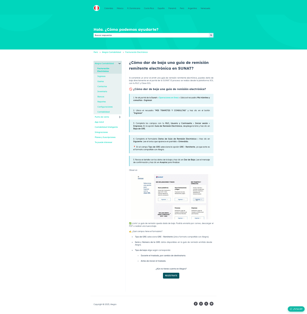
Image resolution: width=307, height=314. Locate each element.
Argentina (192, 8)
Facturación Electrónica (136, 52)
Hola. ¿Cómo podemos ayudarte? (126, 29)
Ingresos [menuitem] (101, 76)
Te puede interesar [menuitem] (103, 142)
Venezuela (205, 8)
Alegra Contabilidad (111, 52)
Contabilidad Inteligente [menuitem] (106, 127)
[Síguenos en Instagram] (201, 304)
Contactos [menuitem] (102, 86)
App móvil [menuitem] (99, 122)
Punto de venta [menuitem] (102, 117)
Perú (182, 8)
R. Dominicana (133, 8)
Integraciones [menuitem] (101, 132)
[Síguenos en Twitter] (206, 304)
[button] (120, 63)
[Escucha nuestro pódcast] (211, 304)
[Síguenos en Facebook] (196, 304)
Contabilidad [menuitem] (103, 112)
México (120, 8)
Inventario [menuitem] (102, 91)
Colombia (108, 8)
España (161, 8)
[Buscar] (211, 35)
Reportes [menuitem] (101, 101)
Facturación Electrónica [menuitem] (103, 69)
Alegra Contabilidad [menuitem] (104, 63)
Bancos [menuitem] (100, 96)
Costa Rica (149, 8)
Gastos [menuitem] (100, 81)
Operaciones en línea (168, 97)
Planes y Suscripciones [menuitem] (105, 137)
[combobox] (151, 35)
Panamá (172, 8)
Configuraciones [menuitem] (105, 107)
